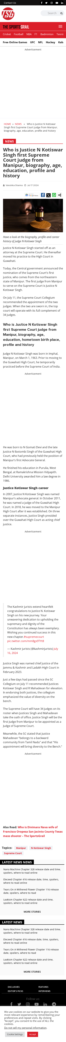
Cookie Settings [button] (15, 1034)
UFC (32, 42)
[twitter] (46, 3)
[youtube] (56, 3)
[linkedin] (62, 3)
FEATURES (43, 987)
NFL (40, 42)
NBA (28, 34)
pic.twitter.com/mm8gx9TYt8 (25, 641)
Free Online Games (15, 42)
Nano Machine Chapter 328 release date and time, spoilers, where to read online (32, 871)
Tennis (60, 34)
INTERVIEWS (44, 991)
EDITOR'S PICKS (15, 991)
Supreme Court (13, 853)
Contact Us (10, 2)
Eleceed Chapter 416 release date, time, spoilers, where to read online (31, 881)
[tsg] (17, 13)
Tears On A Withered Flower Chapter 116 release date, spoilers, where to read (31, 891)
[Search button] (61, 13)
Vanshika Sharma (14, 185)
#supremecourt (34, 637)
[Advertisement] (33, 84)
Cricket (7, 34)
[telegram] (54, 1004)
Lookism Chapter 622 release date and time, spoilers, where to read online (28, 901)
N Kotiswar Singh (41, 848)
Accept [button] (32, 1034)
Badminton (46, 34)
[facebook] (41, 3)
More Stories (32, 911)
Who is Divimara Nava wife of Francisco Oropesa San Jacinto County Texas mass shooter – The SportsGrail (33, 831)
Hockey (50, 42)
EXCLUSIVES (14, 987)
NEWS (18, 124)
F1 (36, 34)
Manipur (21, 848)
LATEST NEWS (12, 922)
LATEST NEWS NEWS (17, 862)
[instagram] (51, 3)
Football (18, 34)
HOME (7, 124)
